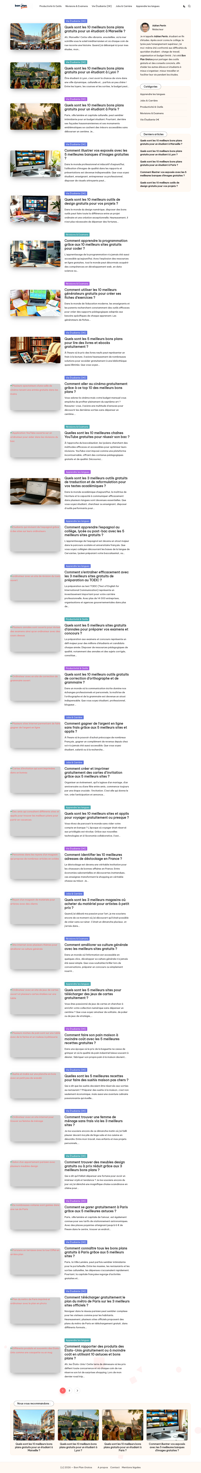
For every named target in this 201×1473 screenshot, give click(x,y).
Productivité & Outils (77, 619)
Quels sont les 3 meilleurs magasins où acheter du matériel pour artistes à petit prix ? (97, 904)
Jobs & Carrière (74, 717)
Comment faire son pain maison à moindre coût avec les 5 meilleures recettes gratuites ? (92, 1039)
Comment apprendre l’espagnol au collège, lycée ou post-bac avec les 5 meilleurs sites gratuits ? (94, 531)
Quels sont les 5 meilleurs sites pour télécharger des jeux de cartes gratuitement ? (93, 994)
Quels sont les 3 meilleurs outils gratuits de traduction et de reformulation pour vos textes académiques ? (96, 482)
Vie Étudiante (149, 119)
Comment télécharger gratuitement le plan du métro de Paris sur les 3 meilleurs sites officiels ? (97, 1301)
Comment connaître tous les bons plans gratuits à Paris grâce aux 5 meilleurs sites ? (96, 1252)
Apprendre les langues (77, 472)
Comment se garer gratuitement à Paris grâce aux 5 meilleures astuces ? (96, 1209)
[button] (77, 1391)
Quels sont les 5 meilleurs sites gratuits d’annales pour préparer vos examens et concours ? (96, 629)
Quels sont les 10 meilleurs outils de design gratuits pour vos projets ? (92, 201)
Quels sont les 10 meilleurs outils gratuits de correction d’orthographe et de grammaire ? (97, 678)
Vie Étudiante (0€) (76, 21)
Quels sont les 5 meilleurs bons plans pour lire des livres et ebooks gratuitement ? (94, 343)
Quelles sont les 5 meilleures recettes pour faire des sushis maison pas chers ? (97, 1078)
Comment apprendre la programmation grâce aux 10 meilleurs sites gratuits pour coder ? (96, 245)
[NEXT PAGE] (77, 1391)
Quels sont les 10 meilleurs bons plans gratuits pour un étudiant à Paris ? (94, 107)
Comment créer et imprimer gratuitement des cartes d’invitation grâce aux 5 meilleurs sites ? (93, 772)
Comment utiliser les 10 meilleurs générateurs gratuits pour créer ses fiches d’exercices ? (93, 294)
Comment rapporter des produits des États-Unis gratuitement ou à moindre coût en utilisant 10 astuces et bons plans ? (95, 1352)
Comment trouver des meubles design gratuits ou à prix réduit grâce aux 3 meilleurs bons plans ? (95, 1166)
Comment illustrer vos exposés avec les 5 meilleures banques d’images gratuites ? (97, 154)
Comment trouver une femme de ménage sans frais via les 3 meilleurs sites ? (94, 1121)
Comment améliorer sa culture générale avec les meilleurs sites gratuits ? (96, 947)
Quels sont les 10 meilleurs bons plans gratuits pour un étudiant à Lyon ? (94, 70)
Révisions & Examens (77, 234)
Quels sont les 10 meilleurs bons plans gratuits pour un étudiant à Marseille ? (95, 29)
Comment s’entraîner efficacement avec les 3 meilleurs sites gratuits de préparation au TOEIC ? (97, 576)
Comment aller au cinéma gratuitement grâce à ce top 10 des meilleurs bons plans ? (96, 388)
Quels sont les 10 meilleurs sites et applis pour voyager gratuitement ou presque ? (97, 815)
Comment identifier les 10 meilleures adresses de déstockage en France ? (93, 857)
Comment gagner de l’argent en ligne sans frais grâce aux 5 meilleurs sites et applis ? (96, 727)
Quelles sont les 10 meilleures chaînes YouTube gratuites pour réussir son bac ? (97, 435)
